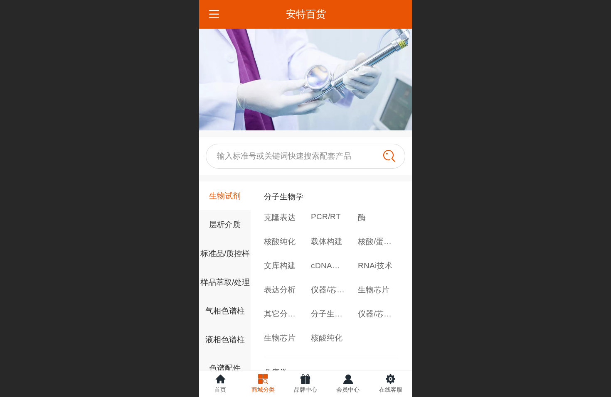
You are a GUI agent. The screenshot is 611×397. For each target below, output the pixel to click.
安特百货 (306, 14)
